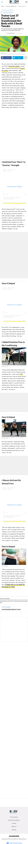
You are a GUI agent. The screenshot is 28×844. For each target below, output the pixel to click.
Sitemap (14, 829)
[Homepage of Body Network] (13, 812)
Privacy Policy (14, 817)
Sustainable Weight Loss (11, 609)
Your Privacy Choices (15, 843)
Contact (14, 823)
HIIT (21, 374)
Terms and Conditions (14, 820)
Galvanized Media (13, 838)
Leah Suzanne (11, 33)
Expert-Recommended (7, 12)
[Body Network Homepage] (14, 2)
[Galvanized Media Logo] (14, 836)
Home (2, 6)
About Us (14, 826)
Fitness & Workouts (11, 6)
